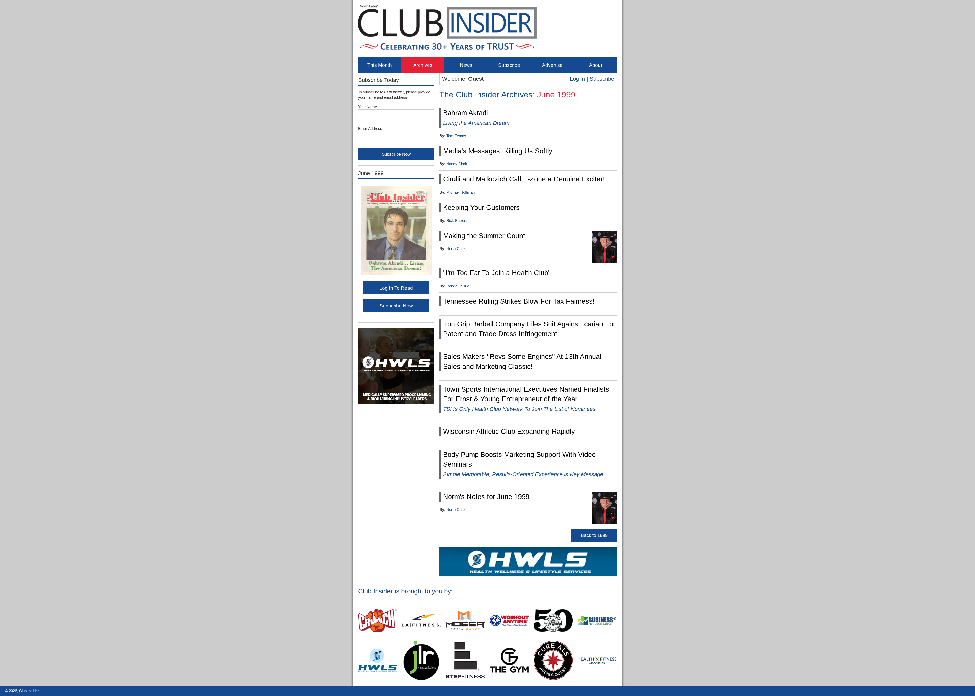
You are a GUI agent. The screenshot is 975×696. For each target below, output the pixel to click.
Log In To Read (396, 288)
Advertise (552, 65)
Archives (422, 65)
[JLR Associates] (421, 678)
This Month (379, 65)
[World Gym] (553, 638)
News (466, 65)
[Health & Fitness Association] (597, 678)
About (595, 65)
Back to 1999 (594, 535)
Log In (577, 79)
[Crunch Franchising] (377, 638)
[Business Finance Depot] (597, 638)
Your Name (367, 107)
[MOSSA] (465, 638)
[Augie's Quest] (553, 678)
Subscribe (509, 65)
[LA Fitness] (421, 638)
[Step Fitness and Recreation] (465, 678)
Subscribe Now (396, 305)
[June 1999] (396, 274)
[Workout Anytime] (509, 638)
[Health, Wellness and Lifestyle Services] (528, 575)
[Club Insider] (447, 53)
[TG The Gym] (509, 678)
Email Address (370, 128)
